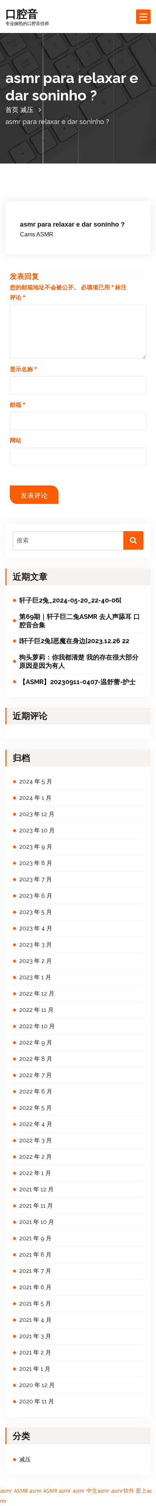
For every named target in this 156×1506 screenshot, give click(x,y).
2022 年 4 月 (35, 1124)
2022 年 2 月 (35, 1156)
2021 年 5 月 (35, 1303)
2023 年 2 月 (35, 960)
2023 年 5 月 (35, 912)
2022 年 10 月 (37, 1026)
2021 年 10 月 (36, 1222)
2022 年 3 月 (35, 1140)
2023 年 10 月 (37, 830)
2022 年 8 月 (35, 1058)
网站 (15, 440)
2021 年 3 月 (35, 1336)
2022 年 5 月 (35, 1107)
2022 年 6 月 (35, 1091)
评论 (17, 297)
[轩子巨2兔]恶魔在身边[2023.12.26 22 (74, 641)
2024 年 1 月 (35, 797)
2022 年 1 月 (35, 1173)
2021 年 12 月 (36, 1189)
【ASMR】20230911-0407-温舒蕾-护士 (77, 682)
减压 (26, 109)
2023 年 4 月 (35, 928)
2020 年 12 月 (37, 1385)
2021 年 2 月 (35, 1352)
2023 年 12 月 (36, 814)
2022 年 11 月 (36, 1009)
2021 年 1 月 (34, 1368)
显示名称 (23, 369)
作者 (82, 204)
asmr (6, 1490)
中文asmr (98, 1490)
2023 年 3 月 (35, 944)
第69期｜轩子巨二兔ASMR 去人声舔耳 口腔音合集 (79, 621)
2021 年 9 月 (35, 1238)
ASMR (21, 1490)
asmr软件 (122, 1490)
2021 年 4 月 (35, 1319)
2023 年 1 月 (35, 977)
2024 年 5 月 (35, 781)
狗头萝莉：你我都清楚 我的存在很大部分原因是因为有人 (79, 661)
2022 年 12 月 (36, 993)
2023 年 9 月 (35, 846)
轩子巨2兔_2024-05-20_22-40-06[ (70, 600)
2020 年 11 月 (36, 1401)
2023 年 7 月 (35, 879)
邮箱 (17, 405)
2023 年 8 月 (35, 863)
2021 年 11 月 (36, 1205)
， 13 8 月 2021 (45, 204)
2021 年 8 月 (35, 1254)
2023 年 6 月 (35, 895)
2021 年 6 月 (35, 1287)
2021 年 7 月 (35, 1270)
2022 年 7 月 (35, 1075)
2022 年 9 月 (35, 1042)
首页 (12, 109)
